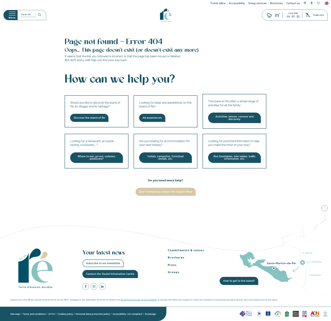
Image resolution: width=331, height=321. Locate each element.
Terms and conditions (34, 314)
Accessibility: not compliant (127, 314)
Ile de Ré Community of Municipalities (139, 300)
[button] (326, 3)
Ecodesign (150, 314)
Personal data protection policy (93, 314)
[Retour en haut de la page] (325, 208)
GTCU (51, 314)
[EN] (326, 3)
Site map (15, 314)
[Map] (305, 3)
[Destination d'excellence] (259, 313)
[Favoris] (319, 3)
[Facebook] (85, 287)
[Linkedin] (102, 287)
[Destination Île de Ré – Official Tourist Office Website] (165, 15)
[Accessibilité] (311, 3)
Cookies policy (65, 314)
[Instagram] (94, 287)
